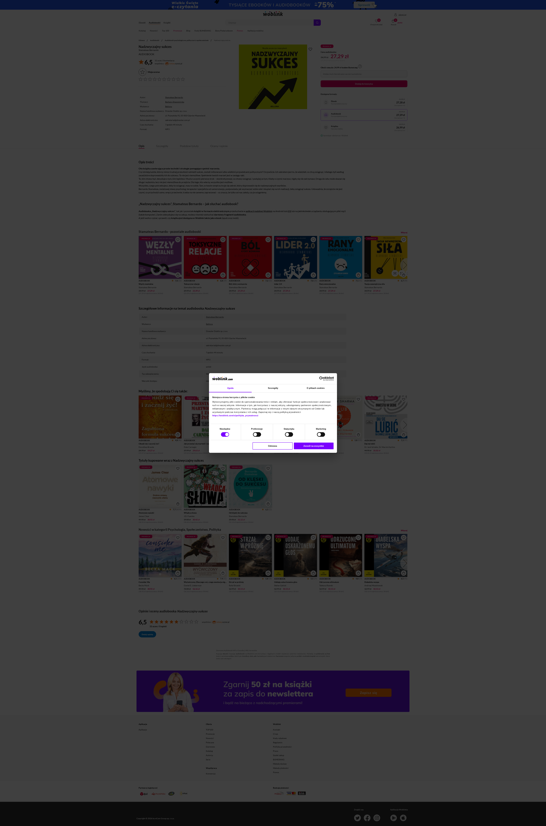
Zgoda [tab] (230, 388)
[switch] (257, 434)
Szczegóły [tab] (273, 388)
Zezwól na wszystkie (313, 446)
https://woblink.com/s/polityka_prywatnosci (235, 415)
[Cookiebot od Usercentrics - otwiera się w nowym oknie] (321, 378)
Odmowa (272, 446)
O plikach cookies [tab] (316, 388)
